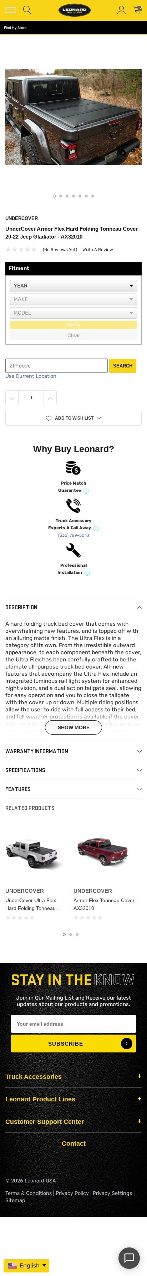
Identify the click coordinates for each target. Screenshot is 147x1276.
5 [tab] (79, 196)
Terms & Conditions (28, 1193)
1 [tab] (54, 196)
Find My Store (15, 28)
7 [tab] (92, 196)
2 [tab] (60, 196)
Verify (73, 325)
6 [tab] (86, 196)
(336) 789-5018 (73, 535)
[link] (36, 853)
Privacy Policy (72, 1193)
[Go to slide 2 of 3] (70, 934)
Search (122, 366)
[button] (73, 418)
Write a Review (97, 249)
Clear (73, 335)
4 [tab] (73, 196)
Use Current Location (30, 376)
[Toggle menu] (10, 10)
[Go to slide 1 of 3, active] (64, 934)
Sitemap (15, 1200)
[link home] (75, 10)
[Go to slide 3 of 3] (77, 934)
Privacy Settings (112, 1193)
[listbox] (73, 285)
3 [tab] (67, 196)
